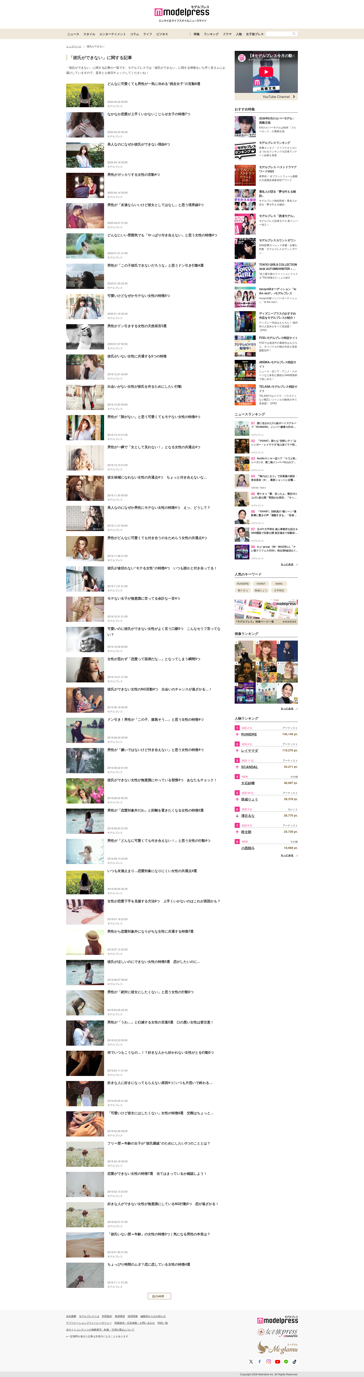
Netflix (279, 583)
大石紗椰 (248, 783)
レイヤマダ (249, 750)
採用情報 (133, 1316)
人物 (239, 34)
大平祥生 (279, 590)
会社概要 (71, 1316)
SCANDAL (249, 767)
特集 (197, 34)
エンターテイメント (112, 34)
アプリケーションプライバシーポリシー (89, 1322)
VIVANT (261, 583)
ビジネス (162, 34)
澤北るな (248, 815)
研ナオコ (243, 590)
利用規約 (107, 1316)
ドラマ (227, 34)
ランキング (211, 34)
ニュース (73, 34)
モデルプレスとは (89, 1316)
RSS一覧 (163, 1322)
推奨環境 (120, 1316)
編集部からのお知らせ (153, 1316)
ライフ (147, 34)
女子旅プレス (255, 34)
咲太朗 (246, 832)
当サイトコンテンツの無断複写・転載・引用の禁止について (100, 1329)
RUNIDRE (243, 583)
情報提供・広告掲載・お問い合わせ (134, 1322)
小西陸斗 (248, 848)
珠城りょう (261, 590)
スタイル (89, 34)
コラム (134, 34)
